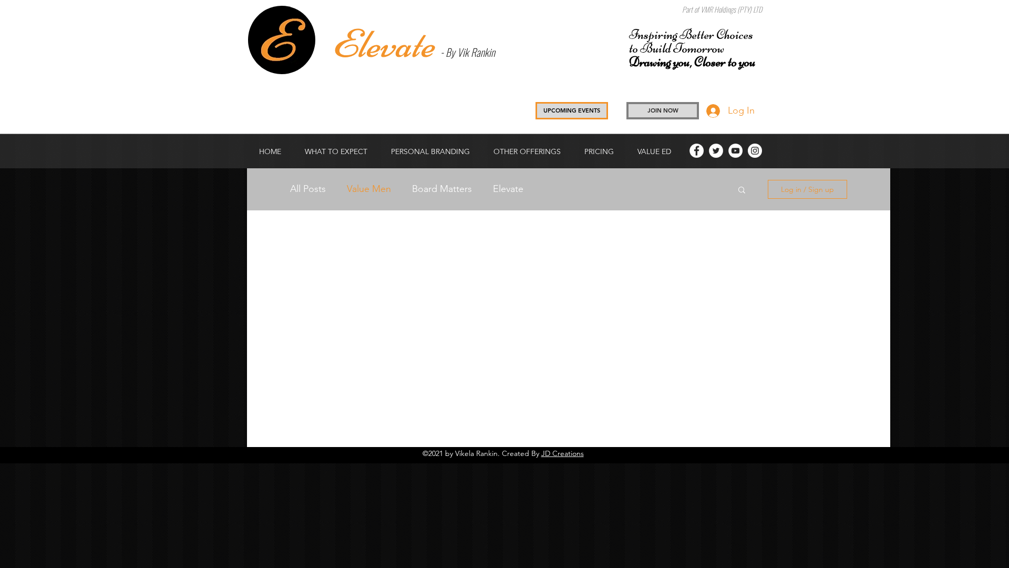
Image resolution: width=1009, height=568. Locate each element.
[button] (598, 151)
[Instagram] (755, 151)
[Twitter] (716, 151)
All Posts (308, 189)
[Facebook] (696, 151)
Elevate (508, 189)
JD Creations (562, 453)
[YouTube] (735, 151)
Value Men (369, 189)
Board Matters (442, 189)
